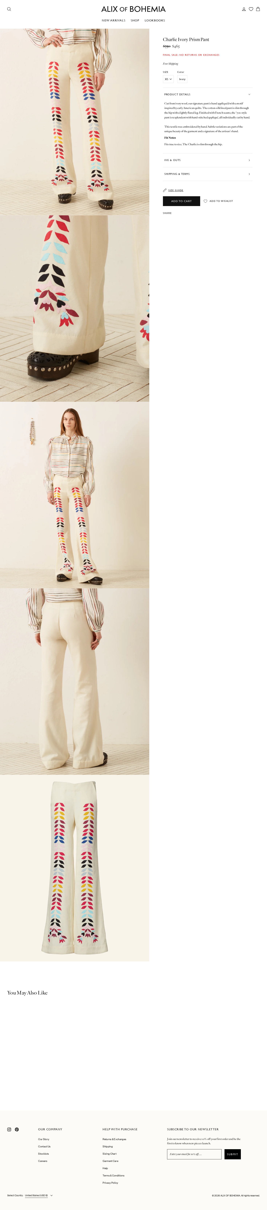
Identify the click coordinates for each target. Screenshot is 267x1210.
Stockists (43, 1153)
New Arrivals (113, 20)
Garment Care (110, 1161)
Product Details (177, 94)
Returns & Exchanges (114, 1139)
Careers (42, 1161)
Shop (135, 20)
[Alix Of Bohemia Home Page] (133, 9)
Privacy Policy (110, 1182)
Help (105, 1168)
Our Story (43, 1139)
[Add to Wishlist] (62, 1004)
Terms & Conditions (113, 1175)
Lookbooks (155, 20)
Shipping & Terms (177, 173)
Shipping (108, 1146)
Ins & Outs (172, 160)
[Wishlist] (251, 9)
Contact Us (44, 1146)
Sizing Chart (109, 1153)
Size (165, 72)
